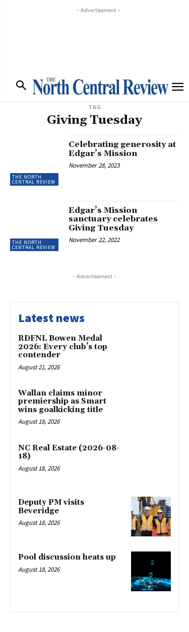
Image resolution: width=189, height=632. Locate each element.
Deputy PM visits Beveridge (51, 507)
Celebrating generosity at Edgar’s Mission (122, 149)
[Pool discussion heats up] (151, 571)
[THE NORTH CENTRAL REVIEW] (100, 86)
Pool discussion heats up (67, 557)
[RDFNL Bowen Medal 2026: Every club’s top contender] (151, 352)
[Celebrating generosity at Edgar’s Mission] (35, 160)
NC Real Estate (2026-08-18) (68, 452)
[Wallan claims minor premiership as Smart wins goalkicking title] (151, 407)
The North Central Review (33, 179)
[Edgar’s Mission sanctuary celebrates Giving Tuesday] (35, 226)
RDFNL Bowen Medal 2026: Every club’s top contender (62, 347)
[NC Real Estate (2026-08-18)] (151, 462)
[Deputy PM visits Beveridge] (151, 516)
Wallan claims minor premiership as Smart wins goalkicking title (62, 401)
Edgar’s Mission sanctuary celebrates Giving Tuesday (113, 219)
